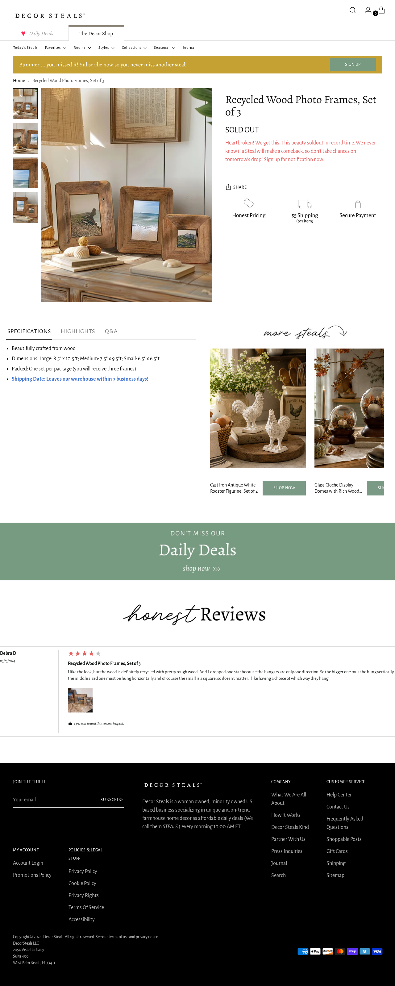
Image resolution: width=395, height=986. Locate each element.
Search (278, 875)
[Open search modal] (353, 10)
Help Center (339, 795)
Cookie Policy (82, 883)
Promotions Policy (32, 875)
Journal (279, 863)
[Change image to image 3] (25, 172)
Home (19, 80)
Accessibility (82, 919)
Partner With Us (288, 839)
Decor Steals (53, 937)
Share (240, 187)
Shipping (336, 863)
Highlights (78, 331)
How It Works (286, 815)
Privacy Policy (83, 871)
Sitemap (335, 875)
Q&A (111, 331)
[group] (197, 693)
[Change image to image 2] (25, 138)
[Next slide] (374, 411)
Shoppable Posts (344, 839)
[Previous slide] (219, 411)
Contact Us (338, 807)
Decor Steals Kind (290, 827)
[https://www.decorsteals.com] (197, 551)
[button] (80, 700)
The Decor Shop (96, 33)
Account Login (28, 863)
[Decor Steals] (50, 16)
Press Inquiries (286, 851)
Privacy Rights (84, 895)
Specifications (29, 331)
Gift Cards (337, 851)
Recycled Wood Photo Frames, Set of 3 (104, 663)
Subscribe (112, 800)
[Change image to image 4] (25, 207)
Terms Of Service (86, 907)
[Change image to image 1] (25, 103)
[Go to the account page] (366, 10)
